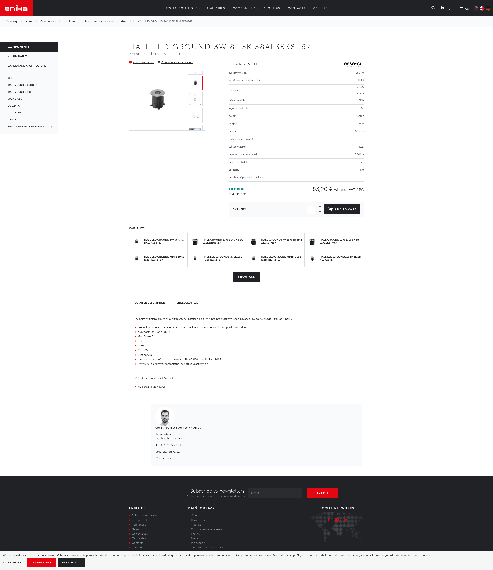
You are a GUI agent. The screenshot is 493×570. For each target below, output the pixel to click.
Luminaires (215, 8)
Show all (246, 276)
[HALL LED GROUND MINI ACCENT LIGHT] (157, 99)
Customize (12, 562)
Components (244, 8)
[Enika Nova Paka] (16, 8)
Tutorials (196, 524)
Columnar (14, 105)
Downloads (198, 520)
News (135, 529)
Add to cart (345, 209)
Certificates (139, 538)
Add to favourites (143, 62)
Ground (126, 21)
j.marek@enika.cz (167, 451)
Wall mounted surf (20, 92)
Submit (323, 492)
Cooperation (140, 534)
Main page (12, 21)
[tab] (150, 303)
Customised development (207, 529)
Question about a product (177, 62)
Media (194, 538)
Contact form (164, 458)
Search (195, 534)
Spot (11, 78)
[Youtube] (337, 520)
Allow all (71, 562)
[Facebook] (328, 520)
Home (29, 21)
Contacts (296, 8)
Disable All (42, 562)
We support (198, 543)
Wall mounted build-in (22, 85)
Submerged (15, 99)
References (139, 524)
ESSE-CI (252, 64)
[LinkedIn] (345, 520)
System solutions (181, 8)
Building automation (144, 515)
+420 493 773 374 (168, 445)
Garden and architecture (99, 21)
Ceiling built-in (17, 112)
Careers (320, 8)
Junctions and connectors (26, 126)
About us (272, 8)
